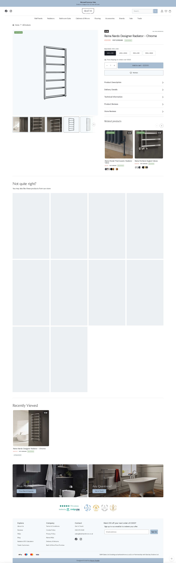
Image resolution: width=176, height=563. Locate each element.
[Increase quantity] (114, 65)
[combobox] (142, 11)
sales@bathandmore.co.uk (84, 534)
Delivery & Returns (52, 541)
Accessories (109, 18)
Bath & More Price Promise (55, 545)
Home (17, 25)
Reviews (20, 530)
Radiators (50, 18)
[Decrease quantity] (106, 65)
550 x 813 (136, 53)
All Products (27, 25)
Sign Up (154, 532)
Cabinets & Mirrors (83, 18)
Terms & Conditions (52, 526)
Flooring (98, 18)
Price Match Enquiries (26, 491)
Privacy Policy (50, 534)
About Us (21, 526)
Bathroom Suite (65, 18)
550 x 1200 (149, 53)
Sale (131, 18)
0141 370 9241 (79, 530)
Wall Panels (38, 18)
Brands (122, 18)
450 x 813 (110, 53)
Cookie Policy (50, 530)
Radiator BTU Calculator (26, 541)
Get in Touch (99, 491)
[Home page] (88, 11)
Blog (19, 537)
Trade (140, 18)
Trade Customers (23, 545)
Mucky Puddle (95, 560)
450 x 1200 (123, 53)
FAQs (19, 534)
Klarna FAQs (50, 537)
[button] (166, 11)
